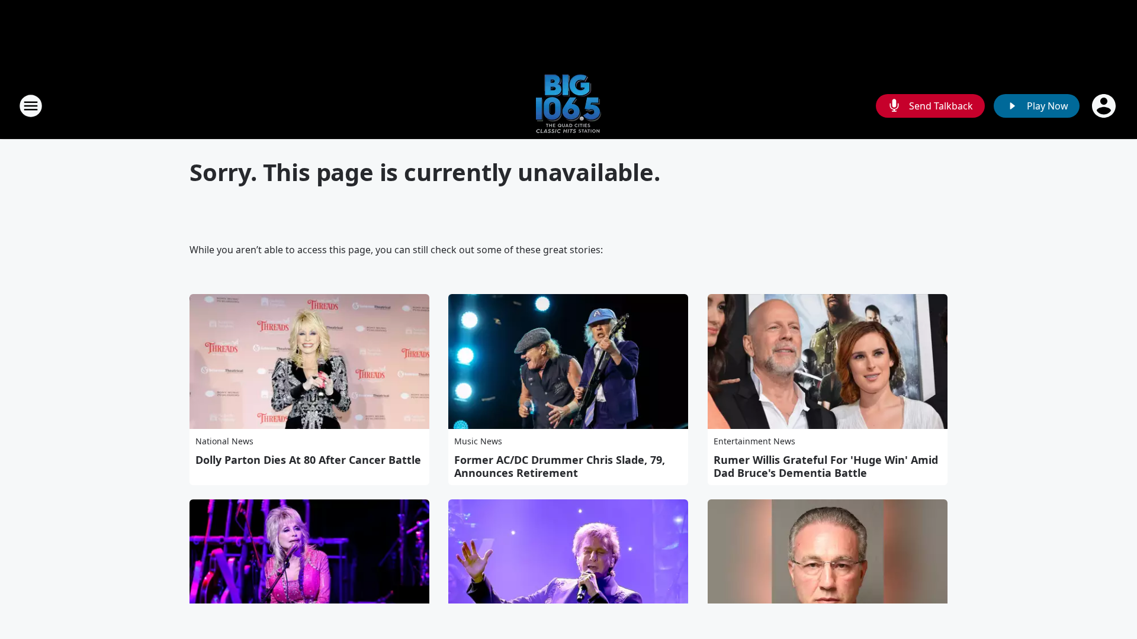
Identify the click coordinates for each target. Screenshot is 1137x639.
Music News (478, 441)
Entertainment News (754, 441)
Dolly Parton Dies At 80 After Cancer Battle (308, 459)
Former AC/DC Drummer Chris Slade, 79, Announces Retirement (559, 466)
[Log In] (1105, 106)
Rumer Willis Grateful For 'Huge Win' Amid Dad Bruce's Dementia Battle (826, 466)
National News (224, 441)
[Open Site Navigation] (31, 106)
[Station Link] (568, 106)
